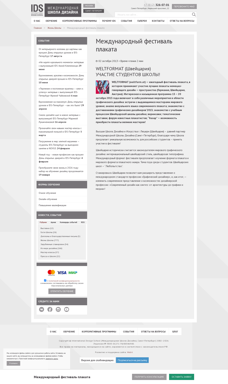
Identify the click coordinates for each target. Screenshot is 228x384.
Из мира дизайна (51, 248)
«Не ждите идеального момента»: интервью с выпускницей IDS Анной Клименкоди (61, 66)
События (126, 20)
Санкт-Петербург (93, 11)
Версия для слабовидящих (97, 360)
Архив (53, 222)
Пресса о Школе (50, 256)
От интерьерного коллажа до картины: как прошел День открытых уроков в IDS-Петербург (60, 53)
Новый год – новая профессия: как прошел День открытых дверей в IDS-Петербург (61, 158)
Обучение (51, 20)
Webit (130, 352)
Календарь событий (68, 222)
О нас (37, 20)
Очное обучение (47, 192)
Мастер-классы (50, 252)
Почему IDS (109, 20)
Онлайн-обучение (48, 199)
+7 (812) (156, 5)
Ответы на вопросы (182, 20)
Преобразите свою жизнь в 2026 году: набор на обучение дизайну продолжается (61, 171)
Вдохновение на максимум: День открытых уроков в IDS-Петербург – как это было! (61, 105)
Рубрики (43, 222)
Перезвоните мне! (184, 6)
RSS (83, 222)
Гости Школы (49, 232)
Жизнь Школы (50, 240)
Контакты (158, 20)
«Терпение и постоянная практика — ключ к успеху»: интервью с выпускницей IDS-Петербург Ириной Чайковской (61, 92)
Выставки (47, 228)
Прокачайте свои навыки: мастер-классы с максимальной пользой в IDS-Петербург (60, 132)
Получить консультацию (149, 376)
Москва (89, 5)
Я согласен (13, 363)
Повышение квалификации (52, 205)
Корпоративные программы (79, 20)
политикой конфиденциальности (64, 281)
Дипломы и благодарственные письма (60, 236)
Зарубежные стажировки (54, 244)
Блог (175, 331)
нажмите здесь (52, 358)
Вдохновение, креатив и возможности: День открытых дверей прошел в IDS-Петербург (61, 79)
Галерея (142, 20)
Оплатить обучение (61, 291)
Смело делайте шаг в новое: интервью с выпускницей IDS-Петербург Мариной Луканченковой (59, 118)
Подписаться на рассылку (132, 360)
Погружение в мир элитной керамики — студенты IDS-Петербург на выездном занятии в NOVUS (59, 145)
